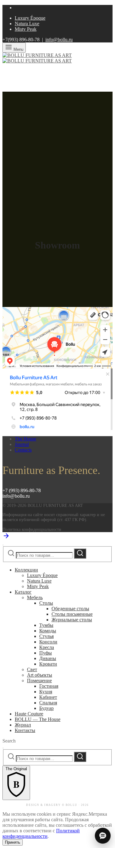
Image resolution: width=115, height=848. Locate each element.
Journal (22, 444)
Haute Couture (29, 713)
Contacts (23, 449)
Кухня (45, 691)
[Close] (3, 545)
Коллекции (26, 569)
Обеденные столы (70, 608)
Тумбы (46, 625)
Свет (32, 669)
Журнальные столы (72, 619)
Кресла (46, 647)
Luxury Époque (30, 18)
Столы (46, 603)
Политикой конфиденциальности (41, 833)
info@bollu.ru (59, 39)
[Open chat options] (103, 836)
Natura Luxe (27, 23)
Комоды (47, 630)
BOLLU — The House (37, 719)
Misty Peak (25, 29)
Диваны (47, 658)
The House (25, 438)
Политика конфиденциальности (31, 529)
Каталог (23, 592)
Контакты (25, 730)
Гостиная (48, 686)
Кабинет (48, 697)
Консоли (48, 641)
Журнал (23, 724)
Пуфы (45, 652)
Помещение (39, 680)
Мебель (35, 597)
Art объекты (39, 675)
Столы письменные (72, 614)
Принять (12, 842)
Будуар (46, 708)
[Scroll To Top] (6, 537)
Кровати (48, 664)
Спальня (48, 702)
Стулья (46, 636)
